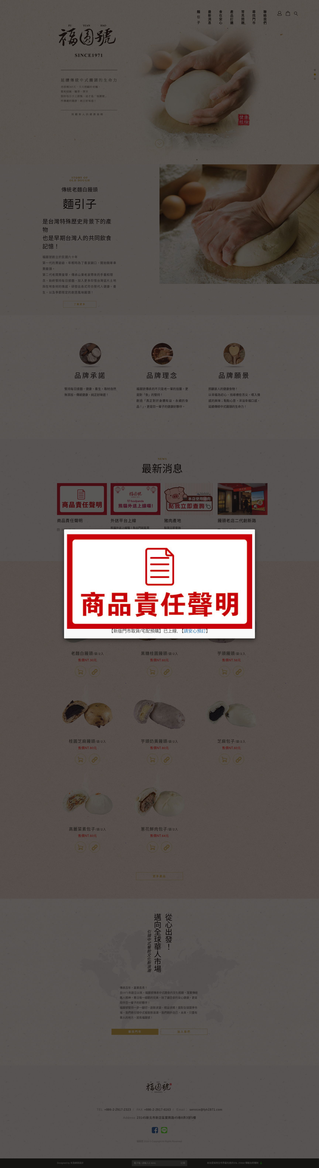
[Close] (255, 529)
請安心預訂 (195, 630)
